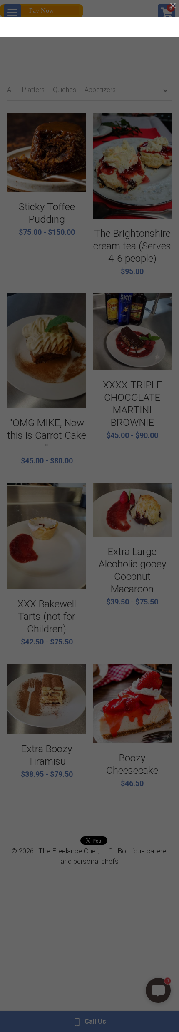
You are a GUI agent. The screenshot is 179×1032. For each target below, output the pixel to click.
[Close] (173, 6)
